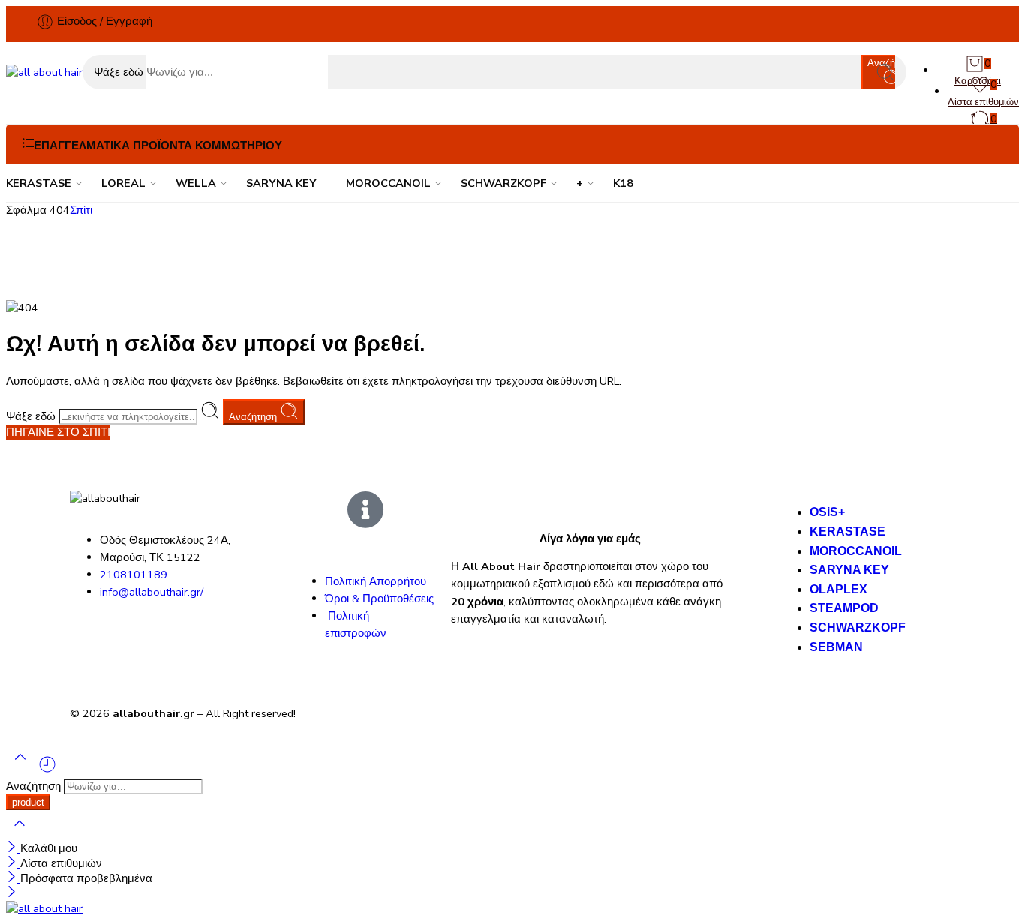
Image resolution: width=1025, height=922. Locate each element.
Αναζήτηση (254, 416)
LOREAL (123, 183)
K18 (623, 183)
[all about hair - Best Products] (44, 72)
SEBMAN (836, 647)
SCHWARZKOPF (503, 183)
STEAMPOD (844, 608)
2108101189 (133, 574)
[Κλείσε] (13, 848)
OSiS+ (827, 512)
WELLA (196, 183)
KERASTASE (38, 183)
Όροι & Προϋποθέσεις (379, 598)
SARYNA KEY (281, 183)
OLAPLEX (838, 589)
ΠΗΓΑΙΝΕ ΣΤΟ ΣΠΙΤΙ (58, 432)
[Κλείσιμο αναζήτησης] (19, 833)
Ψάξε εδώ (120, 72)
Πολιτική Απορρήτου (375, 581)
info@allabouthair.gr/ (151, 591)
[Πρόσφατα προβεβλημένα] (47, 770)
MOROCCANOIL (388, 183)
